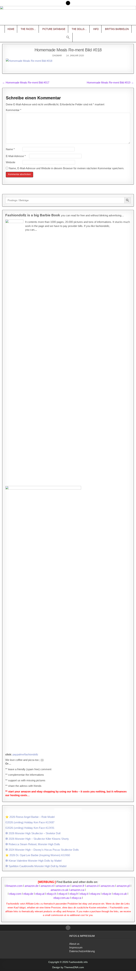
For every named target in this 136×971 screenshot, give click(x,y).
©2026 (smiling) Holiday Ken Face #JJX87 (29, 822)
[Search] (68, 3)
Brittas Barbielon (117, 29)
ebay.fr (74, 893)
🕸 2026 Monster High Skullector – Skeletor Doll (32, 833)
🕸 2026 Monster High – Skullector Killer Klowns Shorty (37, 838)
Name (10, 149)
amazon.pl (123, 885)
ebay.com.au (61, 897)
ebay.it (84, 893)
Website (10, 162)
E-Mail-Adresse (16, 156)
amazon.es (108, 885)
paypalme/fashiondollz (25, 754)
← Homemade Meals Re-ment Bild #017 (25, 82)
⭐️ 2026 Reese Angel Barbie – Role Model (30, 816)
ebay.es (95, 893)
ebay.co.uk (120, 893)
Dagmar (57, 55)
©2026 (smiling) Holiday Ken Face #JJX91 (29, 827)
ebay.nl (63, 893)
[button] (68, 37)
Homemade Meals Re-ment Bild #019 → (110, 82)
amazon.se (63, 885)
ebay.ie (107, 893)
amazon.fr (78, 885)
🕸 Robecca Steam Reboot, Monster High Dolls (32, 844)
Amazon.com (14, 885)
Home (10, 29)
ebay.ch (51, 893)
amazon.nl (47, 885)
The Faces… (28, 29)
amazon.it (92, 885)
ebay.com (15, 893)
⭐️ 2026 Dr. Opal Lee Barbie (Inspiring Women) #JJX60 (37, 855)
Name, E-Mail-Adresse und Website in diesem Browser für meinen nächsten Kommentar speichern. (66, 168)
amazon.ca (77, 889)
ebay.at (39, 893)
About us (74, 943)
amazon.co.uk (59, 889)
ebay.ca (76, 897)
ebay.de (28, 893)
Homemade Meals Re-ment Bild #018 (68, 49)
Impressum (76, 947)
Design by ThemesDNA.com (68, 967)
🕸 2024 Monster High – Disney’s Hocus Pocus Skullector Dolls (42, 849)
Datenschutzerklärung (82, 951)
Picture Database (53, 29)
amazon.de (32, 885)
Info (96, 29)
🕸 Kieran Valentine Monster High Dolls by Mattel (33, 860)
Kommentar (13, 110)
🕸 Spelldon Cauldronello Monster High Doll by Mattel (35, 866)
